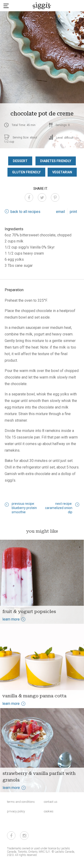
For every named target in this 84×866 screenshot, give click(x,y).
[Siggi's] (42, 5)
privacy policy (16, 811)
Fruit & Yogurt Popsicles (29, 611)
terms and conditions (21, 801)
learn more (11, 619)
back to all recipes (25, 211)
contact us (50, 801)
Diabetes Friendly (55, 161)
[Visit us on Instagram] (24, 835)
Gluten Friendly (26, 172)
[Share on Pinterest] (55, 197)
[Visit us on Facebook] (11, 835)
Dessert (20, 161)
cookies (48, 811)
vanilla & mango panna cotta (34, 696)
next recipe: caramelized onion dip (58, 508)
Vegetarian (62, 172)
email (60, 211)
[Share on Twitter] (42, 197)
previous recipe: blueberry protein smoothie (24, 508)
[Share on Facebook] (29, 197)
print (73, 211)
